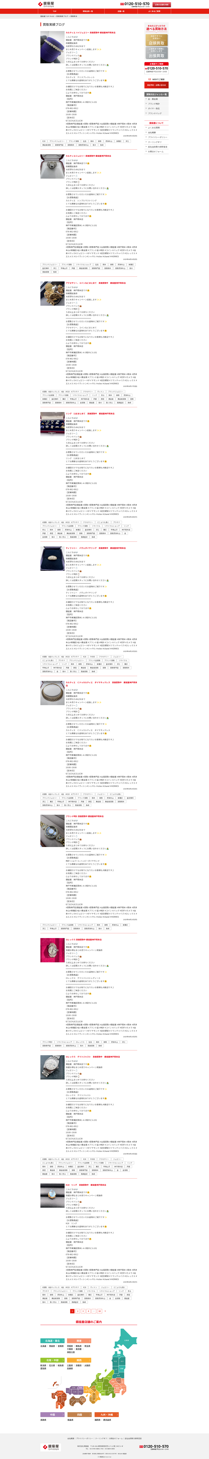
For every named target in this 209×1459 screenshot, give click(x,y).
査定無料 (45, 268)
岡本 (92, 141)
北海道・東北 (52, 1340)
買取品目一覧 (88, 11)
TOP (54, 11)
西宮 (102, 399)
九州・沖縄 (107, 1414)
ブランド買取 (74, 141)
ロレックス (80, 1042)
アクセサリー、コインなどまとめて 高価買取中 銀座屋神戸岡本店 (96, 282)
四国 (79, 1414)
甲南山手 (64, 268)
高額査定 (120, 402)
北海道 (43, 1345)
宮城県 (61, 1345)
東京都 (79, 1348)
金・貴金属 (153, 98)
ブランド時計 (47, 1042)
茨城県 (70, 1345)
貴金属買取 (46, 145)
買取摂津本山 (83, 145)
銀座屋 (91, 402)
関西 (79, 1360)
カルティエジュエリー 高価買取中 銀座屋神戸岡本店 (88, 155)
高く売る (109, 402)
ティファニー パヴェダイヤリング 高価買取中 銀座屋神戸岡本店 (96, 548)
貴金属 (110, 399)
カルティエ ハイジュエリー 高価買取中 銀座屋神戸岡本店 (90, 32)
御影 (99, 141)
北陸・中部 (52, 1360)
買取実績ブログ (62, 16)
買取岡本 (70, 145)
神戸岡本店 (85, 399)
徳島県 (70, 1419)
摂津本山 (108, 141)
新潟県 (43, 1365)
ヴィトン (100, 391)
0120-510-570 (137, 4)
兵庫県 (70, 1368)
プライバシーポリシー (157, 137)
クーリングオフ (155, 142)
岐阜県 (61, 1365)
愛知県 (43, 1368)
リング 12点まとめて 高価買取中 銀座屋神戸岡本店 (90, 413)
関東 (79, 1340)
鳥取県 (43, 1419)
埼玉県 (87, 1345)
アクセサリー (88, 391)
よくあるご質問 (154, 11)
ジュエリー (117, 656)
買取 (132, 399)
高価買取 (45, 272)
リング (94, 395)
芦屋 (73, 268)
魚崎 (102, 145)
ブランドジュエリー (57, 141)
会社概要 (152, 132)
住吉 (84, 141)
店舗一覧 (121, 11)
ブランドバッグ (155, 113)
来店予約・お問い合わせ (156, 85)
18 (99, 1311)
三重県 (70, 1365)
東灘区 (118, 141)
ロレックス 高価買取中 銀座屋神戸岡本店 (84, 939)
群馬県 (79, 1345)
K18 (43, 141)
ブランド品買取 (48, 395)
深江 (127, 141)
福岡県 (97, 1419)
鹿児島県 (107, 1419)
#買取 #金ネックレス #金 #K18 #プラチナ (60, 391)
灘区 (64, 399)
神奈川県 (71, 1352)
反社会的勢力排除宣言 (157, 146)
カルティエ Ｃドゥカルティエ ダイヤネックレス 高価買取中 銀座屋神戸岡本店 (101, 684)
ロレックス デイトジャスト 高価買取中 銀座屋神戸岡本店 (93, 1056)
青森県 (52, 1345)
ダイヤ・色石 (154, 108)
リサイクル (96, 526)
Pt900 (92, 656)
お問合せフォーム (156, 151)
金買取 (82, 402)
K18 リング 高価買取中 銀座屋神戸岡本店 (86, 1184)
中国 (52, 1414)
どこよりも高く (103, 522)
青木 (94, 145)
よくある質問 (154, 127)
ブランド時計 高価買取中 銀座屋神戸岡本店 (85, 816)
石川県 (52, 1365)
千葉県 (70, 1348)
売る (102, 395)
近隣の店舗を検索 (161, 4)
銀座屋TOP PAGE (47, 16)
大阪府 (87, 1365)
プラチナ (116, 522)
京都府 (79, 1365)
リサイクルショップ (83, 264)
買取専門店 (59, 145)
